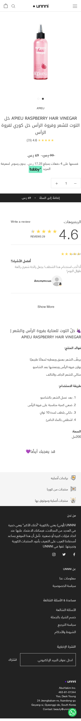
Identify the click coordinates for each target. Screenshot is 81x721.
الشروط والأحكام (65, 631)
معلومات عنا (67, 578)
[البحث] (13, 6)
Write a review (20, 221)
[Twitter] (64, 553)
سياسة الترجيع (67, 624)
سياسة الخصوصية (64, 585)
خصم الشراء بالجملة (63, 616)
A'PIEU (40, 108)
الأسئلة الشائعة (66, 609)
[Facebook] (74, 553)
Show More (46, 306)
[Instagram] (54, 553)
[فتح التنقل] (75, 6)
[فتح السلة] (6, 6)
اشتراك (12, 659)
